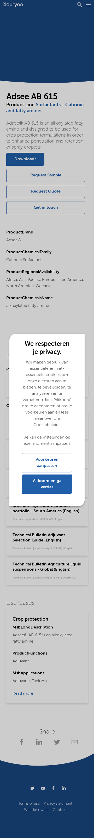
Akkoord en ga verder (47, 484)
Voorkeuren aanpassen (47, 463)
